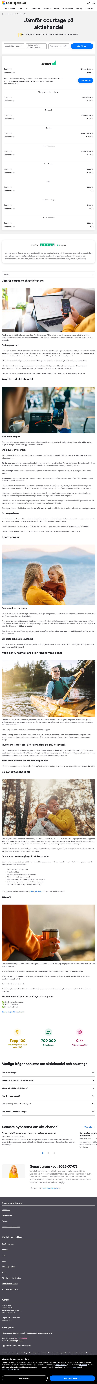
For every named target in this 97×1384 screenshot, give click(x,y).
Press (4, 1255)
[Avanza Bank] (48, 62)
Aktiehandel (7, 1215)
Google (63, 1365)
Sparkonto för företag (11, 1227)
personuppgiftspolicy (10, 1369)
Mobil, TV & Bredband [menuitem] (63, 8)
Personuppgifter (8, 1267)
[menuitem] (14, 2)
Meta (57, 1365)
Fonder (5, 1221)
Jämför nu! (82, 46)
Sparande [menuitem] (35, 8)
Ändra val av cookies (10, 1289)
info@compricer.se (16, 1341)
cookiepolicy (73, 1367)
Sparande (10, 14)
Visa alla (88, 1127)
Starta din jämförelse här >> (13, 1012)
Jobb (4, 1261)
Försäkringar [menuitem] (10, 8)
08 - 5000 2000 (21, 1338)
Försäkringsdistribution (11, 1278)
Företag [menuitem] (79, 8)
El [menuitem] (26, 8)
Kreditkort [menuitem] (46, 8)
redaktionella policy (50, 1188)
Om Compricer (8, 1244)
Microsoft (83, 1365)
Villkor (4, 1272)
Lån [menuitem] (20, 8)
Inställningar (24, 1378)
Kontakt (5, 1250)
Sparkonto (6, 1210)
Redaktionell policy (10, 1284)
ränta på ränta (35, 891)
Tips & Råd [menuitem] (89, 8)
